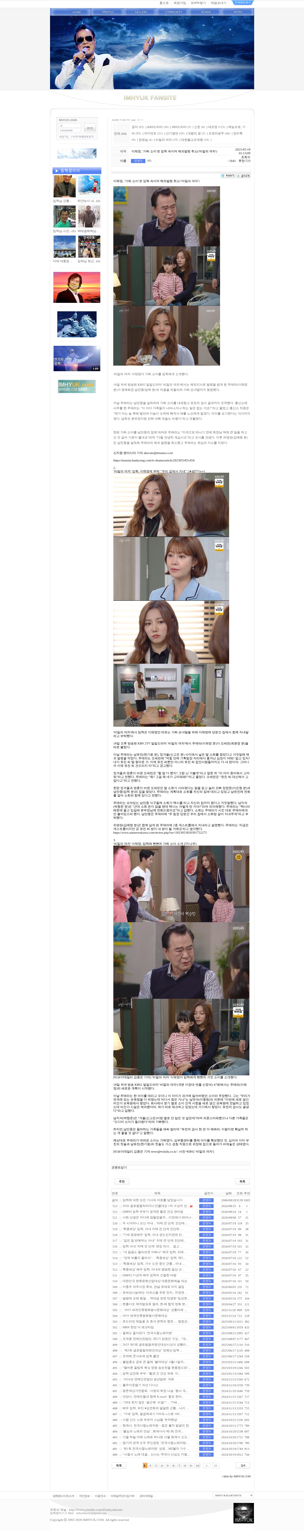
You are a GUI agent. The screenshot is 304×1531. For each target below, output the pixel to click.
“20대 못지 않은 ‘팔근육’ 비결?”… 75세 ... (151, 1402)
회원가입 (180, 3)
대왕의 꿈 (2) (196, 133)
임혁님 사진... (62, 231)
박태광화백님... (88, 231)
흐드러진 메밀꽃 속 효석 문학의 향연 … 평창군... (156, 1321)
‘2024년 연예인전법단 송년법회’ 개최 (148, 1379)
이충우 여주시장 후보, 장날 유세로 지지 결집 (153, 1287)
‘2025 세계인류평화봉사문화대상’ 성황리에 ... (155, 1310)
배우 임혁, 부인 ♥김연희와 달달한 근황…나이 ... (156, 1408)
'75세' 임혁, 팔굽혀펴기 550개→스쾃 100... (152, 1414)
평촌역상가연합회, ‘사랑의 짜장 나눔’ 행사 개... (155, 1391)
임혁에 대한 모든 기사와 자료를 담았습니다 (153, 1200)
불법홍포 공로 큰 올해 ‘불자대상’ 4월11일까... (154, 1362)
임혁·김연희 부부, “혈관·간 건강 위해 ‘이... (152, 1373)
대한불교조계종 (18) (195, 139)
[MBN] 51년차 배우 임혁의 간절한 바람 (149, 1275)
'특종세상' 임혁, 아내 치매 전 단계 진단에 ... (153, 1229)
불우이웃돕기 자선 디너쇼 (140, 1385)
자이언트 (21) (153, 133)
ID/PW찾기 (198, 3)
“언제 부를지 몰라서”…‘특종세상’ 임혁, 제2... (154, 1258)
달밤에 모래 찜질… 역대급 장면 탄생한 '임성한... (156, 1298)
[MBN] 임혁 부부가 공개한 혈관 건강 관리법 (153, 1211)
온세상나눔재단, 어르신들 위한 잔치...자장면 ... (155, 1292)
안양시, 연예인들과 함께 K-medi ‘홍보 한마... (153, 1396)
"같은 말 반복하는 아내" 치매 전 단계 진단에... (154, 1240)
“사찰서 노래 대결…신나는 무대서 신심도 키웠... (156, 1454)
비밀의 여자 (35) (167, 139)
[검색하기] (243, 1465)
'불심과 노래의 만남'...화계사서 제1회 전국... (153, 1431)
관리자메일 (146, 1496)
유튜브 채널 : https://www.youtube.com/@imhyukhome (86, 1509)
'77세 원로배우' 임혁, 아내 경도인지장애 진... (153, 1234)
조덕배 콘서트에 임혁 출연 (141, 1356)
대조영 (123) (216, 127)
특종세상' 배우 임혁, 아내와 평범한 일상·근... (153, 1269)
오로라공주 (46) (219, 133)
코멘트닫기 (119, 1167)
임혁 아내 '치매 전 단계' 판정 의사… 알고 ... (153, 1246)
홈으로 (164, 3)
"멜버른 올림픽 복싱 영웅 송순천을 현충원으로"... (157, 1367)
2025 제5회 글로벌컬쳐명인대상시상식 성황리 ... (156, 1344)
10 (197, 1465)
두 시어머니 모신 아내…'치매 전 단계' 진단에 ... (155, 1223)
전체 (117, 133)
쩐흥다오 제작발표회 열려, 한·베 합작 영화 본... (155, 1304)
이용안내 (100, 1496)
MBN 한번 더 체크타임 (138, 1327)
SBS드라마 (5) (181, 127)
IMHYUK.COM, (93, 1520)
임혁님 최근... (87, 261)
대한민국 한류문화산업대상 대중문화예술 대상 (155, 1281)
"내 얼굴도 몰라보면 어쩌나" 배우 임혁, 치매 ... (155, 1252)
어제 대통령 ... (63, 261)
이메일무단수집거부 (122, 1496)
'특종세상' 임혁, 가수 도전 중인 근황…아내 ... (154, 1263)
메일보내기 (218, 3)
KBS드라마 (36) (158, 127)
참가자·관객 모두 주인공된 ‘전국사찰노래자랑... (155, 1443)
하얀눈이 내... (87, 201)
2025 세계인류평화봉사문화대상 (145, 1315)
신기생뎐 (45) (175, 133)
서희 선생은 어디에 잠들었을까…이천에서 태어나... (158, 1217)
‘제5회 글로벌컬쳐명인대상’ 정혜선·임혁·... (153, 1350)
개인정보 (84, 1496)
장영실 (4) (145, 139)
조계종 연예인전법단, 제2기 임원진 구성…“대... (155, 1339)
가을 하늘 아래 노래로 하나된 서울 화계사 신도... (156, 1437)
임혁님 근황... (62, 201)
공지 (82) (138, 127)
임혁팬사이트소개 (63, 1496)
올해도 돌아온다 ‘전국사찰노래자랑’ (148, 1333)
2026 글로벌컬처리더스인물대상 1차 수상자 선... (156, 1206)
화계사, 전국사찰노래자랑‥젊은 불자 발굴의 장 (156, 1425)
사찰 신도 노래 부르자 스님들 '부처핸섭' (150, 1419)
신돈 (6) (199, 127)
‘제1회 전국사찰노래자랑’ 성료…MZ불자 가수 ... (156, 1448)
